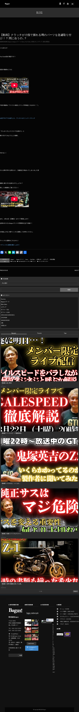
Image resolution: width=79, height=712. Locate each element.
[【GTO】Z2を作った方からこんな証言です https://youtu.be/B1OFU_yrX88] (35, 622)
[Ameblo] (60, 3)
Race (22, 41)
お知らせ (34, 41)
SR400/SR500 (5, 320)
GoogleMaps (14, 634)
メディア (39, 41)
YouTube (28, 41)
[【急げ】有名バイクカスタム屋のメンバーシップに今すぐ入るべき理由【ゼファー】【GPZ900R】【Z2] (28, 629)
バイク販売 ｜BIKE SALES (66, 611)
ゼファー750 (5, 310)
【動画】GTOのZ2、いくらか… (10, 483)
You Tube (14, 261)
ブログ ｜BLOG (64, 624)
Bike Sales (4, 304)
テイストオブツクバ (43, 261)
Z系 (2, 323)
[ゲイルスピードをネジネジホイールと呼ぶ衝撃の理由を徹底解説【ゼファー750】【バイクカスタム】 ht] (35, 629)
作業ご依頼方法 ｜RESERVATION (69, 621)
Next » (75, 591)
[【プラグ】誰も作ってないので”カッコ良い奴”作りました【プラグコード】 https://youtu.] (35, 637)
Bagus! (10, 41)
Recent (14, 333)
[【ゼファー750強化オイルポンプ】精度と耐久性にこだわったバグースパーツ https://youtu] (28, 637)
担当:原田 (46, 41)
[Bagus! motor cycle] (46, 621)
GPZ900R (4, 317)
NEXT (77, 270)
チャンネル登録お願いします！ (10, 245)
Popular (39, 333)
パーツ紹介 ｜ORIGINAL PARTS (68, 614)
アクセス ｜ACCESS (65, 619)
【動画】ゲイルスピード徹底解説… (11, 433)
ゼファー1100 (5, 312)
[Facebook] (64, 3)
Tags (65, 333)
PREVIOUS (4, 270)
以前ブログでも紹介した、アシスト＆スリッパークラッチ (17, 118)
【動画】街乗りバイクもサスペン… (11, 533)
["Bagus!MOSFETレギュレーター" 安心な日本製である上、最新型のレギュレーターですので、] (28, 622)
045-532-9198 (16, 628)
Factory (3, 299)
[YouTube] (67, 3)
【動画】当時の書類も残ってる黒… (11, 584)
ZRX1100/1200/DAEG (8, 315)
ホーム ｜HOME (64, 609)
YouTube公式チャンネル (24, 261)
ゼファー (34, 261)
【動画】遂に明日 (6, 383)
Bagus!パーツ (17, 41)
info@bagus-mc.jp (16, 636)
